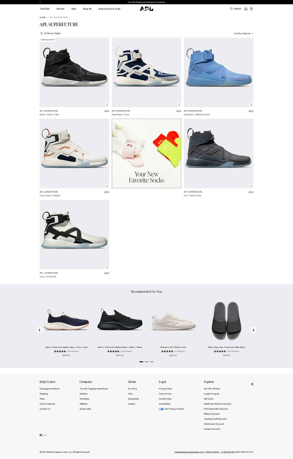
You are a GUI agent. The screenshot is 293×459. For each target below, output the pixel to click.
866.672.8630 (212, 452)
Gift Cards (208, 398)
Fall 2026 (44, 8)
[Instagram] (252, 384)
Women (60, 10)
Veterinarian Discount (214, 424)
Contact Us (45, 408)
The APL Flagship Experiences (94, 388)
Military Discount (212, 413)
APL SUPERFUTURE (59, 17)
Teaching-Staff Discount (215, 418)
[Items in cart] (251, 8)
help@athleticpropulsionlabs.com (189, 452)
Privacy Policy (165, 388)
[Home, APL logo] (146, 8)
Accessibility (164, 403)
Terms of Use (165, 393)
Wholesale (84, 398)
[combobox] (243, 33)
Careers (131, 403)
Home (43, 17)
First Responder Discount (216, 408)
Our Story (132, 388)
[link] (74, 77)
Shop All (87, 8)
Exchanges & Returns (50, 388)
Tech (130, 393)
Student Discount (212, 429)
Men (73, 10)
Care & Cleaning (47, 403)
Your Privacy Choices (174, 408)
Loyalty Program (211, 393)
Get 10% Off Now (212, 388)
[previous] (246, 2)
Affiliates (83, 403)
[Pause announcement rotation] (40, 2)
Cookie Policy (165, 398)
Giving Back (133, 398)
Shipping (44, 393)
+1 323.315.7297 (228, 452)
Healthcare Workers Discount (217, 403)
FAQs (42, 398)
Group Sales (85, 408)
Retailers (84, 393)
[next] (254, 2)
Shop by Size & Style (109, 10)
